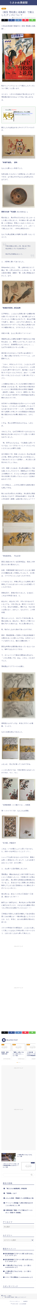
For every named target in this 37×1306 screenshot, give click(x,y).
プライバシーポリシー (15, 1301)
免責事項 (25, 1301)
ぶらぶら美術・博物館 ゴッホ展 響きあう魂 (19, 1198)
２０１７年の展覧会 (11, 1277)
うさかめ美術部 (18, 2)
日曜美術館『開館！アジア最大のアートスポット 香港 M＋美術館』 (19, 1211)
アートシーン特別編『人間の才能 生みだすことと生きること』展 (19, 1204)
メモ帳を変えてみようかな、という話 (17, 1265)
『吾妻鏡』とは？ (11, 1193)
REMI (7, 1273)
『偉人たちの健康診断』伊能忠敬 (16, 1188)
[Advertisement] (18, 966)
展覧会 (3, 8)
